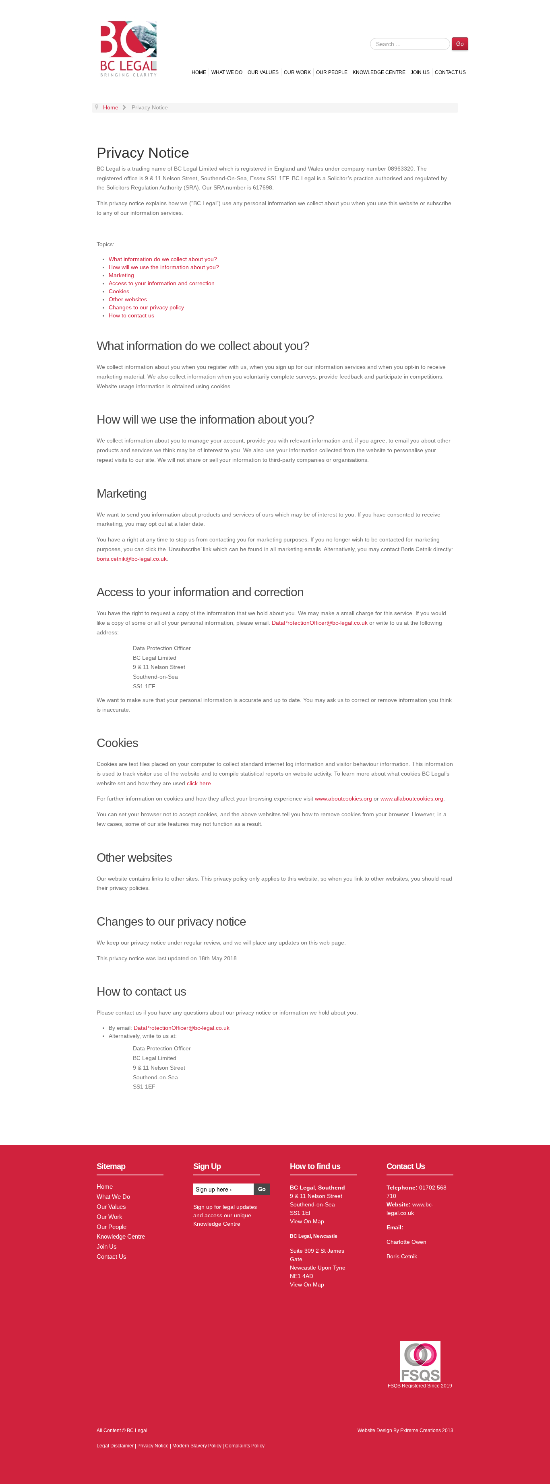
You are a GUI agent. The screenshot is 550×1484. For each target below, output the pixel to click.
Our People (331, 72)
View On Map (307, 1221)
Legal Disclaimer (115, 1446)
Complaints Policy (245, 1446)
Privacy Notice (153, 1446)
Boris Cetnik (402, 1256)
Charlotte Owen (406, 1242)
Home (199, 72)
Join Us (420, 72)
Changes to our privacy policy (146, 307)
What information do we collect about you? (163, 259)
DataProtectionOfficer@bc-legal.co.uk (320, 623)
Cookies (119, 291)
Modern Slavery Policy (196, 1446)
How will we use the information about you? (164, 267)
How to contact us (131, 315)
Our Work (297, 72)
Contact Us (450, 72)
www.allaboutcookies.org (411, 798)
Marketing (121, 275)
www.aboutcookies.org (343, 798)
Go (460, 43)
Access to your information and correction (162, 283)
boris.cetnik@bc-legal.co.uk (132, 559)
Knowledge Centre (379, 72)
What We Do (226, 72)
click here (199, 783)
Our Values (263, 72)
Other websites (128, 299)
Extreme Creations (420, 1430)
